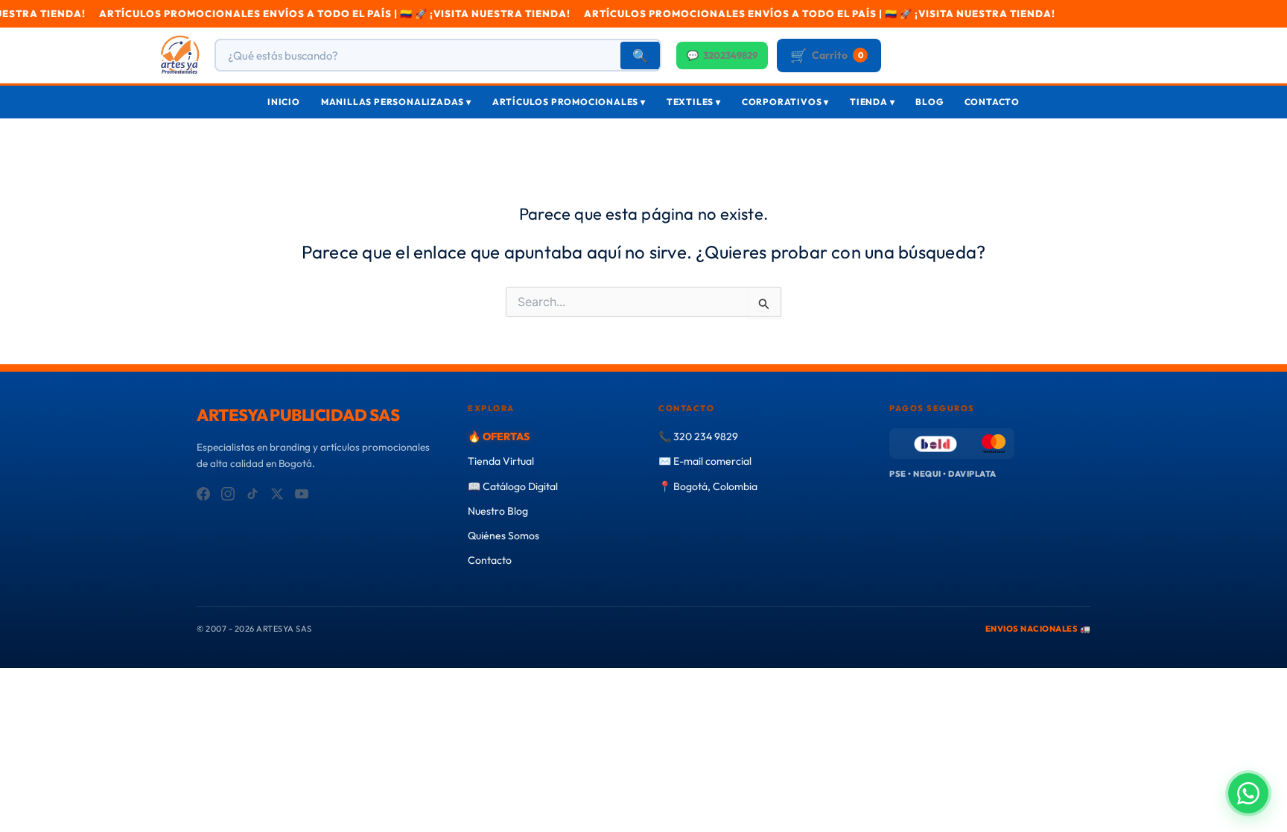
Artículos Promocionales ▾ (569, 101)
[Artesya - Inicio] (179, 55)
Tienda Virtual (501, 461)
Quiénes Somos (503, 535)
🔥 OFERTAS (499, 436)
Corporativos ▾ (785, 101)
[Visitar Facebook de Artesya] (203, 494)
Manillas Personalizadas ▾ (396, 101)
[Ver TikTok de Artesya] (252, 494)
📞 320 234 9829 (698, 436)
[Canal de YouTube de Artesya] (301, 494)
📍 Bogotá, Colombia (707, 486)
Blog (929, 101)
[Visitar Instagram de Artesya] (228, 494)
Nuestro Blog (498, 511)
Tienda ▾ (872, 101)
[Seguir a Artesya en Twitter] (277, 494)
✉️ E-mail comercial (704, 461)
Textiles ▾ (694, 101)
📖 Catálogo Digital (513, 486)
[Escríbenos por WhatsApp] (1248, 793)
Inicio (283, 101)
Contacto (992, 101)
